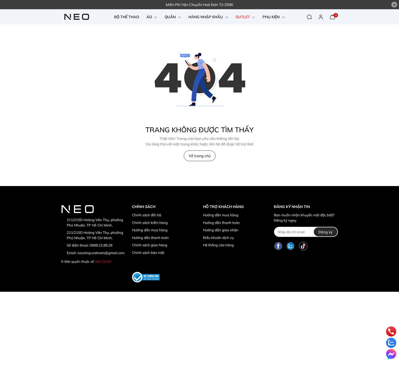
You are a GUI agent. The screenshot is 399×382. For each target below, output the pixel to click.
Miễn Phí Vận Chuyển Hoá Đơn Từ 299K (199, 4)
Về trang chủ (200, 155)
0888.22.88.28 (101, 245)
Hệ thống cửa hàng (218, 245)
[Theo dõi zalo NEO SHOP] (290, 246)
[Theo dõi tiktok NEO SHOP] (303, 246)
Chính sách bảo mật (148, 252)
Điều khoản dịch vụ (218, 237)
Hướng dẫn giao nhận (220, 230)
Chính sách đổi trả (146, 215)
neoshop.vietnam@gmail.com (100, 253)
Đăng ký (325, 232)
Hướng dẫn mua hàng (149, 230)
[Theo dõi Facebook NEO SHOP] (278, 246)
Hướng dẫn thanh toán (150, 237)
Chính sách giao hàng (149, 245)
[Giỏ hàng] (332, 16)
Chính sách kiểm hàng (150, 222)
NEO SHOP (103, 261)
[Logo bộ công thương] (146, 277)
